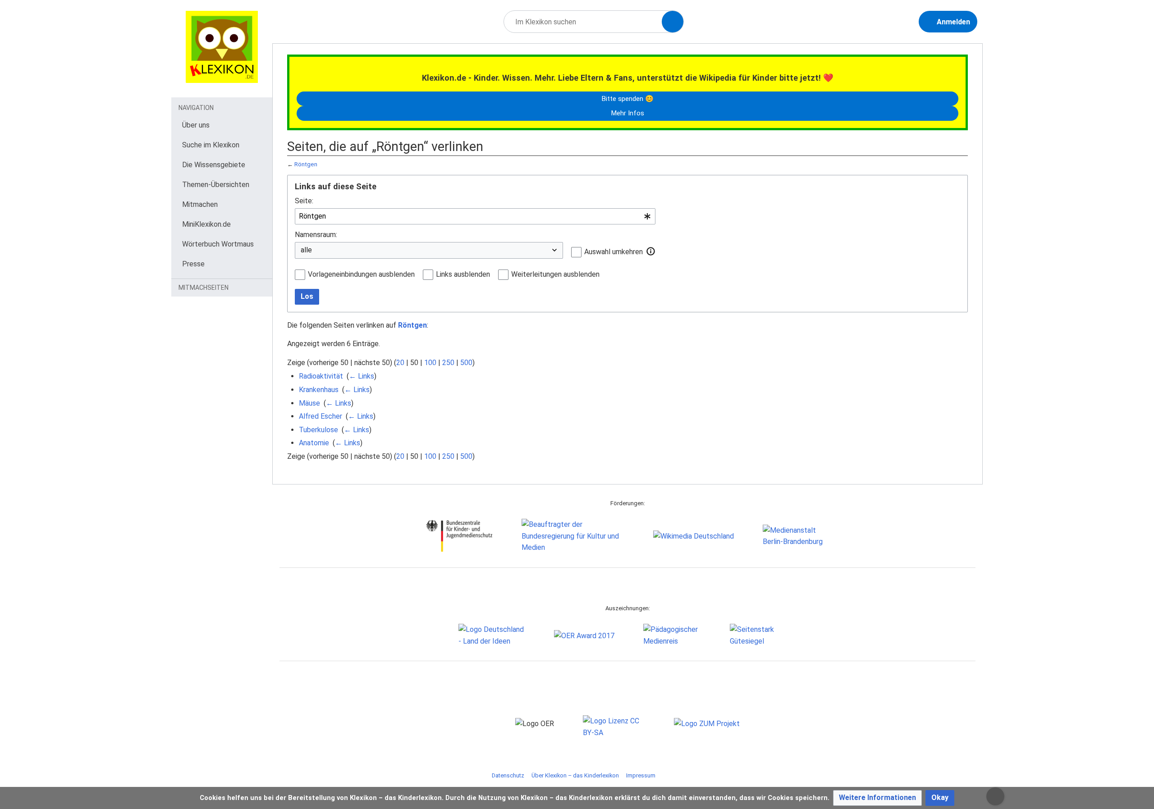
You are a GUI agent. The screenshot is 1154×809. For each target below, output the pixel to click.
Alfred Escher (320, 416)
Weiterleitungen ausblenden (555, 274)
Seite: (304, 201)
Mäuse (309, 403)
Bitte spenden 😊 (627, 99)
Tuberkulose (318, 429)
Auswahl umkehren (613, 251)
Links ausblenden (463, 274)
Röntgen (305, 164)
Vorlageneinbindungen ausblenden (361, 274)
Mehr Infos (627, 113)
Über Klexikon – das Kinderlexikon (575, 775)
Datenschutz (508, 775)
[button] (651, 251)
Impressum (640, 775)
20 (400, 362)
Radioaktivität (321, 376)
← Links (361, 376)
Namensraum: (316, 234)
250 (448, 362)
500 (466, 362)
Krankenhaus (319, 389)
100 (430, 362)
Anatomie (314, 443)
